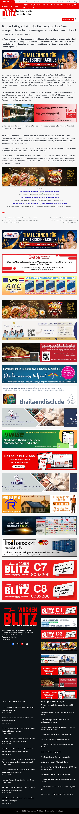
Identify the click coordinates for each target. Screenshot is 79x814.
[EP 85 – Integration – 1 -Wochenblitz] (59, 651)
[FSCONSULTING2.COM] (39, 340)
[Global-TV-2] (39, 534)
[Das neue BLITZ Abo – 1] (39, 469)
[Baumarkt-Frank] (39, 513)
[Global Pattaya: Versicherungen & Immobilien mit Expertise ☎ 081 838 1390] (39, 122)
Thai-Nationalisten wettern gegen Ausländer (55, 757)
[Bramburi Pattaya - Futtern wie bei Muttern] (39, 185)
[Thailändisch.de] (59, 627)
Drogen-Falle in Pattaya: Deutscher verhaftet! (56, 774)
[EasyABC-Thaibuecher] (39, 294)
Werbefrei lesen (68, 19)
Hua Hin (53, 4)
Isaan (38, 4)
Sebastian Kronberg (22, 34)
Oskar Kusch (6, 738)
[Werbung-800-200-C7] (39, 578)
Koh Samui (26, 8)
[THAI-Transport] (39, 556)
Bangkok (25, 4)
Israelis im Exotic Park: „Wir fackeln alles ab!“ (56, 740)
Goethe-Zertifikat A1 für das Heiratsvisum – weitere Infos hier (39, 197)
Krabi (32, 8)
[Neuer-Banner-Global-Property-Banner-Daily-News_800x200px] (39, 272)
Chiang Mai (45, 4)
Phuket (59, 4)
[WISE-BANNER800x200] (39, 448)
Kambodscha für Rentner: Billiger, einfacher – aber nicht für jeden (58, 2)
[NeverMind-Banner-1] (39, 426)
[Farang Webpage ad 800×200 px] (39, 361)
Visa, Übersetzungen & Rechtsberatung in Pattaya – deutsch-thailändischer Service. (39, 203)
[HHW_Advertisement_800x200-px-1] (59, 663)
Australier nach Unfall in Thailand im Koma (54, 762)
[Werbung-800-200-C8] (39, 599)
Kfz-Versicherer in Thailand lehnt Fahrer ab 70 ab (57, 794)
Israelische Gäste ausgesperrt (51, 752)
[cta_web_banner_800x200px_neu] (39, 383)
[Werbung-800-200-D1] (59, 615)
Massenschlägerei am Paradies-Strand (21, 780)
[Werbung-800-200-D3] (59, 639)
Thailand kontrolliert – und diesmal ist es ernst (56, 734)
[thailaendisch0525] (39, 404)
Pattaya (32, 4)
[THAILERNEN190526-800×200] (39, 68)
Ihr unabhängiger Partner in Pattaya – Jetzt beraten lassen (39, 191)
